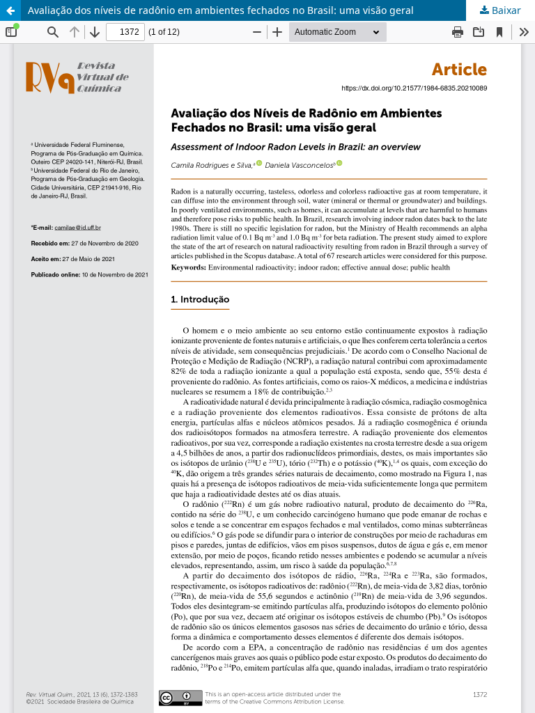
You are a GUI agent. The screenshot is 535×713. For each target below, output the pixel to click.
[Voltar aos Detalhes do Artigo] (10, 10)
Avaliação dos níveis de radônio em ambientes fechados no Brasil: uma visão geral (221, 10)
